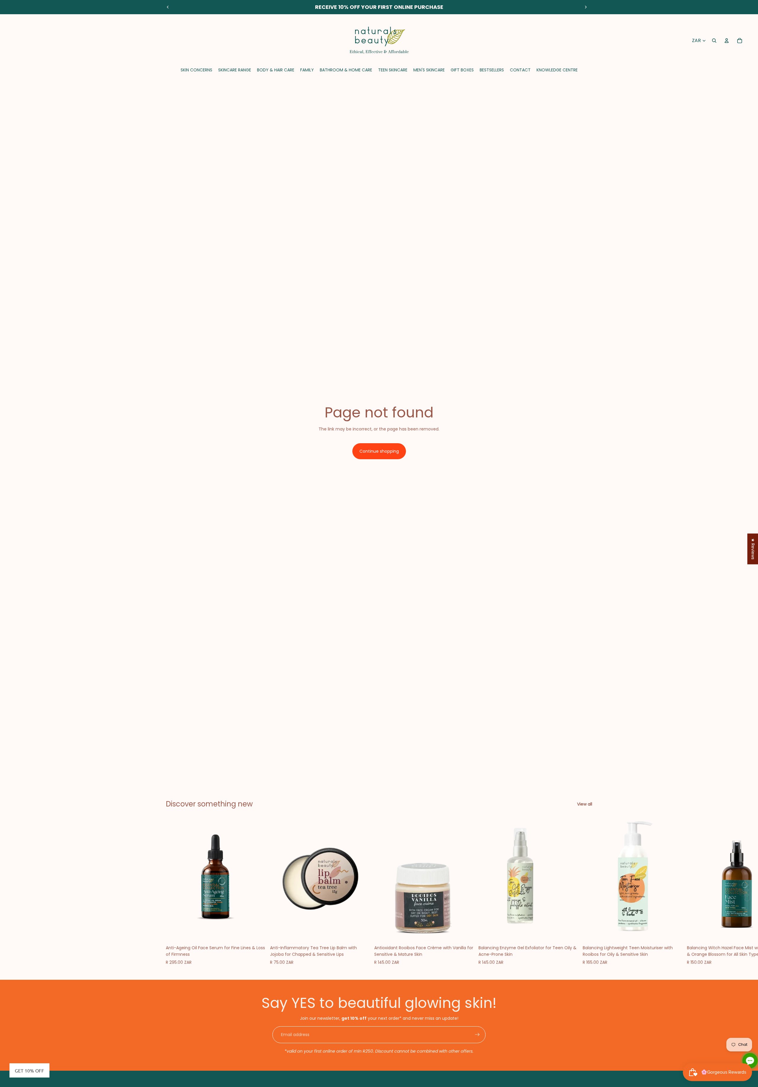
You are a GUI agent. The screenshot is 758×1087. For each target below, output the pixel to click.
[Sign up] (477, 1034)
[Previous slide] (167, 7)
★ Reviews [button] (753, 548)
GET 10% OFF (29, 1070)
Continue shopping (379, 451)
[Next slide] (585, 7)
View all (584, 804)
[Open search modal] (714, 40)
